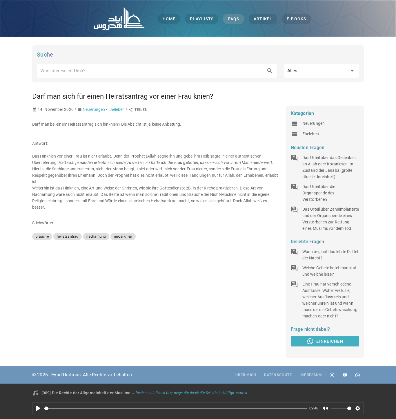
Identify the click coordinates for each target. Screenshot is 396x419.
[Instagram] (332, 375)
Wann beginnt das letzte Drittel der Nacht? (330, 254)
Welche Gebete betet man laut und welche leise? (329, 271)
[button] (321, 71)
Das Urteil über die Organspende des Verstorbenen (318, 193)
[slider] (175, 408)
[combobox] (157, 71)
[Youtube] (345, 375)
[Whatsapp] (357, 375)
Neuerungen (94, 109)
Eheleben (116, 109)
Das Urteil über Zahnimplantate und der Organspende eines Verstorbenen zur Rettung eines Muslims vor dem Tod (330, 219)
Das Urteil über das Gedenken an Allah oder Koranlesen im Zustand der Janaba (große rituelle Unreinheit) (329, 167)
